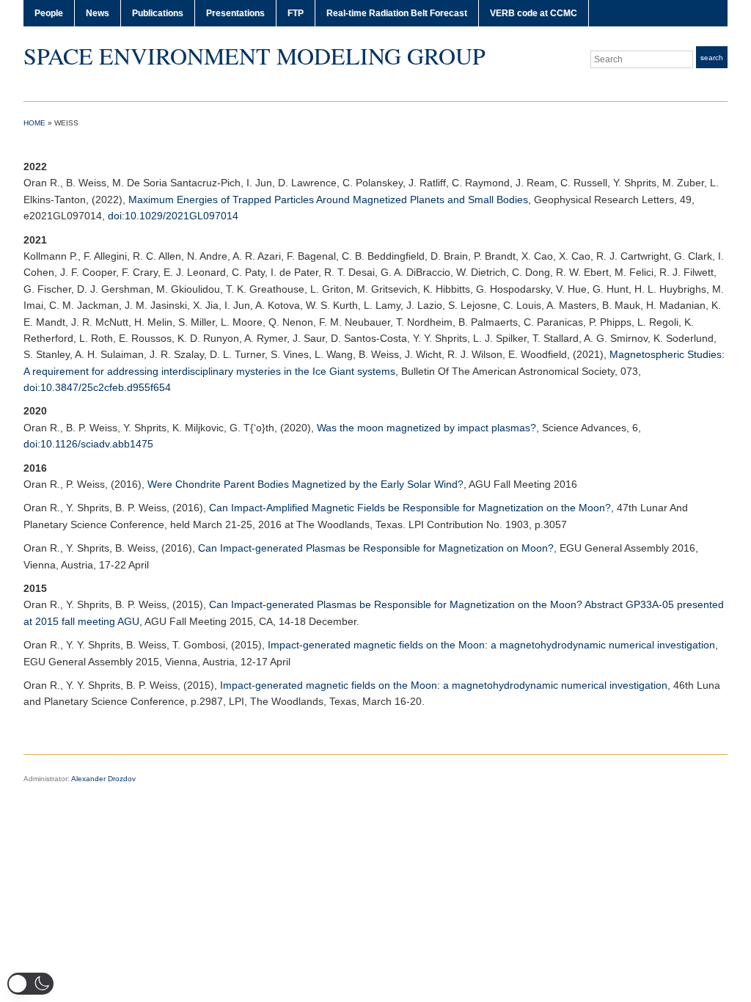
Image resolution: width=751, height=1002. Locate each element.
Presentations (235, 13)
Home (34, 123)
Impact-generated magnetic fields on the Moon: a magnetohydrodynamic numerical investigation (491, 645)
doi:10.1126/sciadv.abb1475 (88, 444)
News (97, 13)
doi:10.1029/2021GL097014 (173, 216)
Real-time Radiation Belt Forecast (396, 13)
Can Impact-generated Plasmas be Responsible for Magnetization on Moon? (376, 548)
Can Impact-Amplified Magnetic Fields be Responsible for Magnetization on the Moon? (410, 507)
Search (711, 58)
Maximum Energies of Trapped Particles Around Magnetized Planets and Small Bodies (328, 199)
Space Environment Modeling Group (254, 55)
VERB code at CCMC (533, 13)
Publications (157, 13)
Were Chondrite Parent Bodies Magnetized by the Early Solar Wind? (305, 484)
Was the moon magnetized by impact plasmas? (426, 428)
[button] (30, 984)
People (48, 13)
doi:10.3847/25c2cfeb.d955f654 (97, 387)
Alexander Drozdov (103, 779)
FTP (295, 13)
